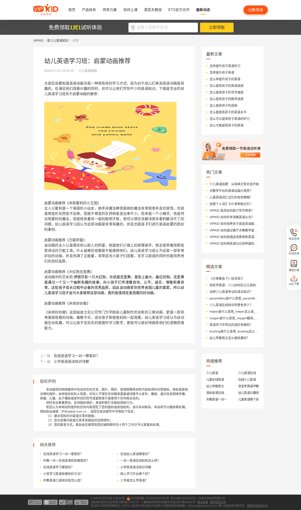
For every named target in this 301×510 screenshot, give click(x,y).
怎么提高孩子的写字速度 (226, 92)
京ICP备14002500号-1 (183, 498)
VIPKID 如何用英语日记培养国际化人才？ (234, 243)
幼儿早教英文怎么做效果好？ (230, 338)
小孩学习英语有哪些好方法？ (63, 473)
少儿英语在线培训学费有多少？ (231, 305)
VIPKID (38, 40)
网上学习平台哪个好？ (135, 473)
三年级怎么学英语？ (134, 480)
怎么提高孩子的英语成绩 (226, 85)
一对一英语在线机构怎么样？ (140, 460)
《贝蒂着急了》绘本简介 (226, 278)
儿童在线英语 (215, 379)
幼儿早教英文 (215, 386)
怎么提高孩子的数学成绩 (226, 99)
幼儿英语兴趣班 (248, 392)
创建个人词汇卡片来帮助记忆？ (231, 204)
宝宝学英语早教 (248, 386)
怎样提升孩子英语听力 (225, 66)
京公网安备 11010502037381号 (150, 498)
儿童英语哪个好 (248, 399)
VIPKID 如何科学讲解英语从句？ (232, 217)
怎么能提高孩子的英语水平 (228, 112)
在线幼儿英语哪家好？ (135, 454)
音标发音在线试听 (216, 392)
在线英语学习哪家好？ (58, 467)
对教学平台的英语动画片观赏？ (231, 190)
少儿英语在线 (247, 373)
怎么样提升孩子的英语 (225, 79)
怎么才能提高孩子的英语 (226, 125)
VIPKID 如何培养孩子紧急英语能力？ (234, 223)
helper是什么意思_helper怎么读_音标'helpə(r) (234, 311)
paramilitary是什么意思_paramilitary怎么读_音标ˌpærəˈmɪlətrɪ (234, 298)
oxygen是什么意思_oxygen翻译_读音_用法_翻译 (234, 318)
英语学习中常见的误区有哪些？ (231, 324)
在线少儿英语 (247, 379)
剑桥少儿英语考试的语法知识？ (231, 291)
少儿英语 (212, 373)
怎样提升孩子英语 (222, 72)
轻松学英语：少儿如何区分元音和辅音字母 (234, 285)
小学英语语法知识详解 (71, 361)
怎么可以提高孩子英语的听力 (230, 118)
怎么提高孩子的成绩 (223, 105)
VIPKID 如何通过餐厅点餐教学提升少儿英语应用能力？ (234, 230)
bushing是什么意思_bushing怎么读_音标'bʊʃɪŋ (234, 331)
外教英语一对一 (216, 399)
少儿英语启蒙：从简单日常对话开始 (234, 184)
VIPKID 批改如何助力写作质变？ (232, 210)
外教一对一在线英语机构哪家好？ (66, 460)
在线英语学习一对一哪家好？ (77, 356)
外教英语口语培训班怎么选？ (63, 480)
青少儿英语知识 (58, 40)
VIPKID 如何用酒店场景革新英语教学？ (234, 237)
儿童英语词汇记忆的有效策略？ (231, 197)
